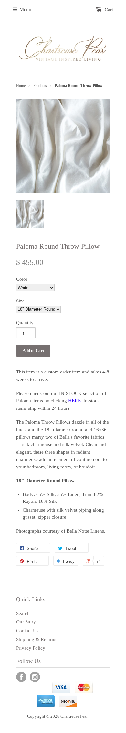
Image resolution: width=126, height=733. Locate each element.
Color (21, 279)
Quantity (25, 322)
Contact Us (27, 630)
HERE (74, 400)
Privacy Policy (30, 648)
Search (23, 613)
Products (40, 85)
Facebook (21, 677)
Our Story (26, 621)
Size (20, 300)
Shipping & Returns (36, 639)
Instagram (35, 677)
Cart (109, 9)
